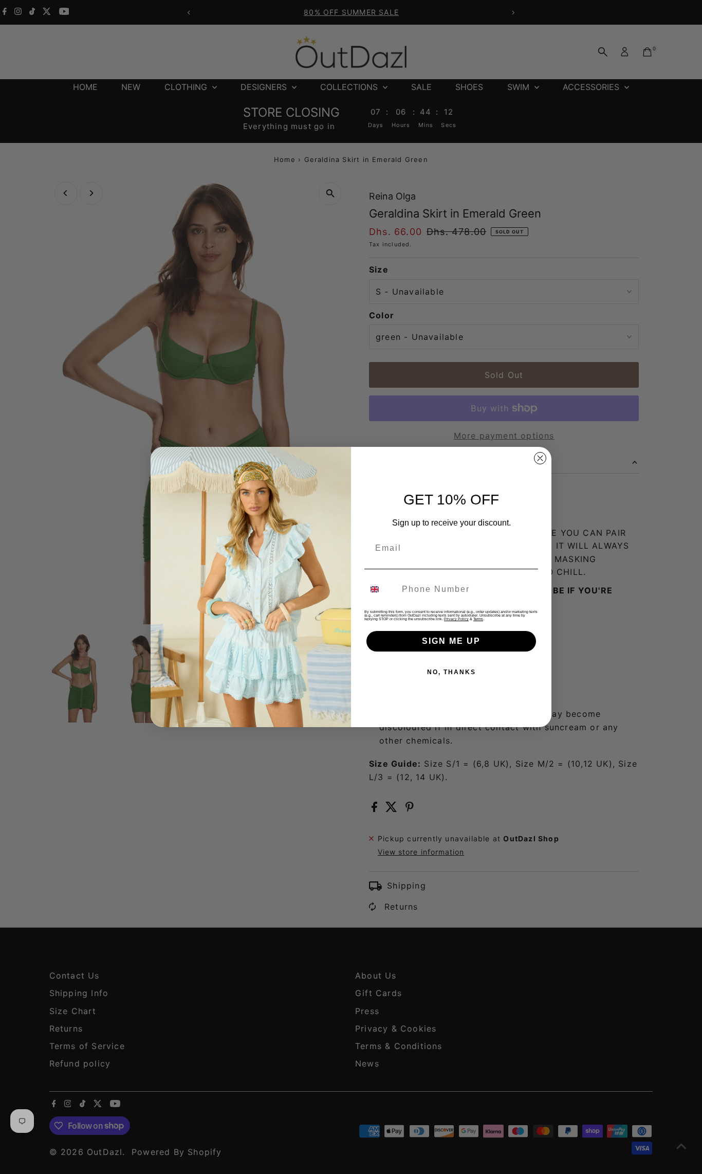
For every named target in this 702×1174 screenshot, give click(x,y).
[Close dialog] (540, 458)
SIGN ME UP (451, 641)
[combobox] (381, 589)
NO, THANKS (451, 672)
